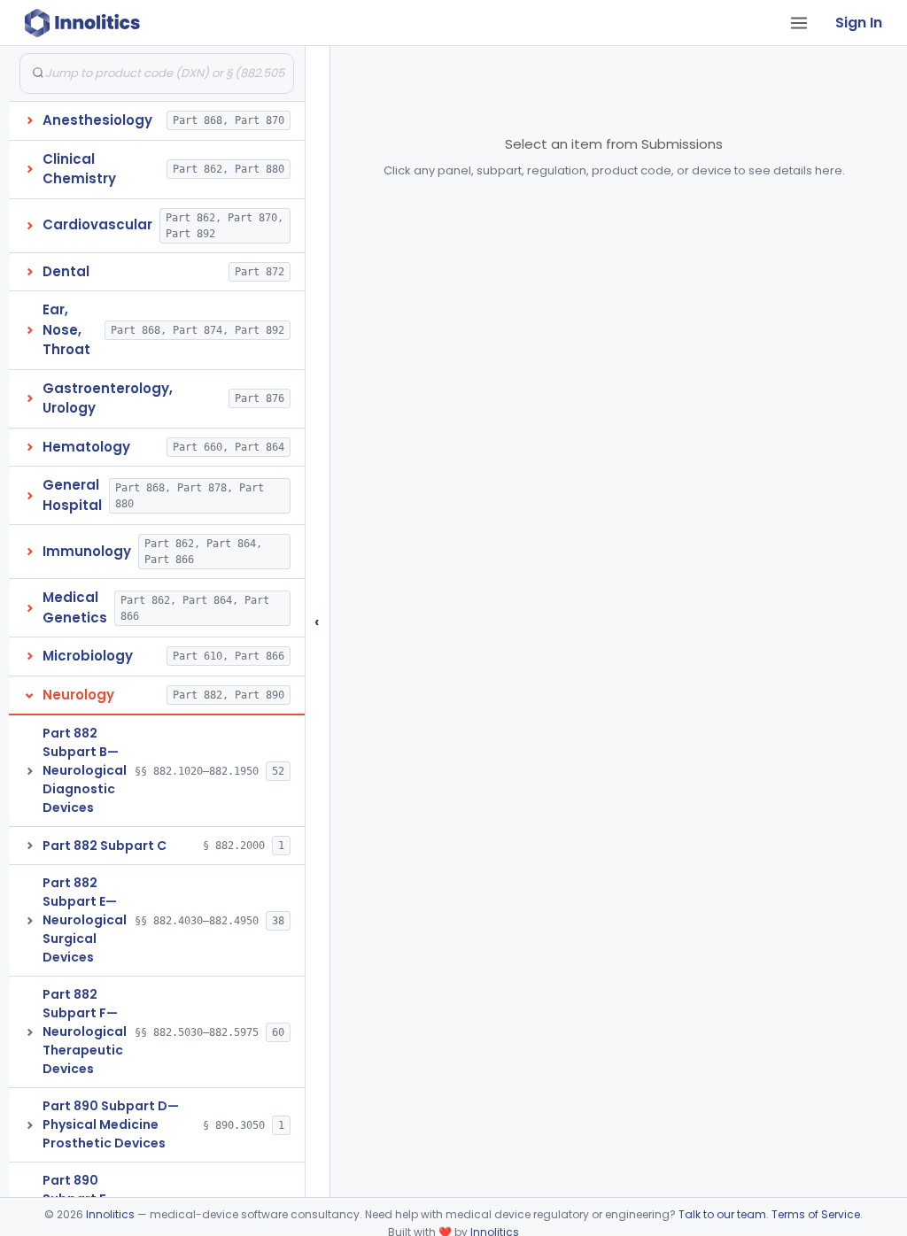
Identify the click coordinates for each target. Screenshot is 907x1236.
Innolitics (110, 1214)
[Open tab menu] (799, 23)
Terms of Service (815, 1214)
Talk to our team (722, 1214)
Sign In (858, 22)
